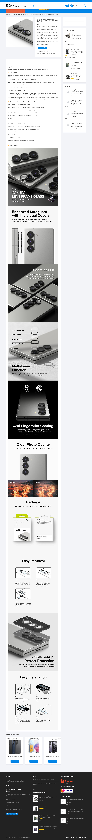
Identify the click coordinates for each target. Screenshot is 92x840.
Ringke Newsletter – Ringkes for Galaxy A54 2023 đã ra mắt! (45, 788)
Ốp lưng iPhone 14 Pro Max (12, 780)
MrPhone (10, 5)
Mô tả (11, 62)
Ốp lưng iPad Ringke (19, 781)
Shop (32, 11)
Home (28, 11)
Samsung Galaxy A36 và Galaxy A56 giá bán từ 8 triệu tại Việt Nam (45, 784)
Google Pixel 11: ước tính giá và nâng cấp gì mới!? (43, 779)
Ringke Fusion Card (10, 781)
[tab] (11, 63)
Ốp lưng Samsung (15, 14)
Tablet (46, 10)
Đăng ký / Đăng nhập (11, 1)
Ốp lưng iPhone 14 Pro (23, 780)
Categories (39, 10)
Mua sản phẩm (42, 47)
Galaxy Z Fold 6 (22, 14)
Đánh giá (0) (19, 62)
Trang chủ (8, 14)
